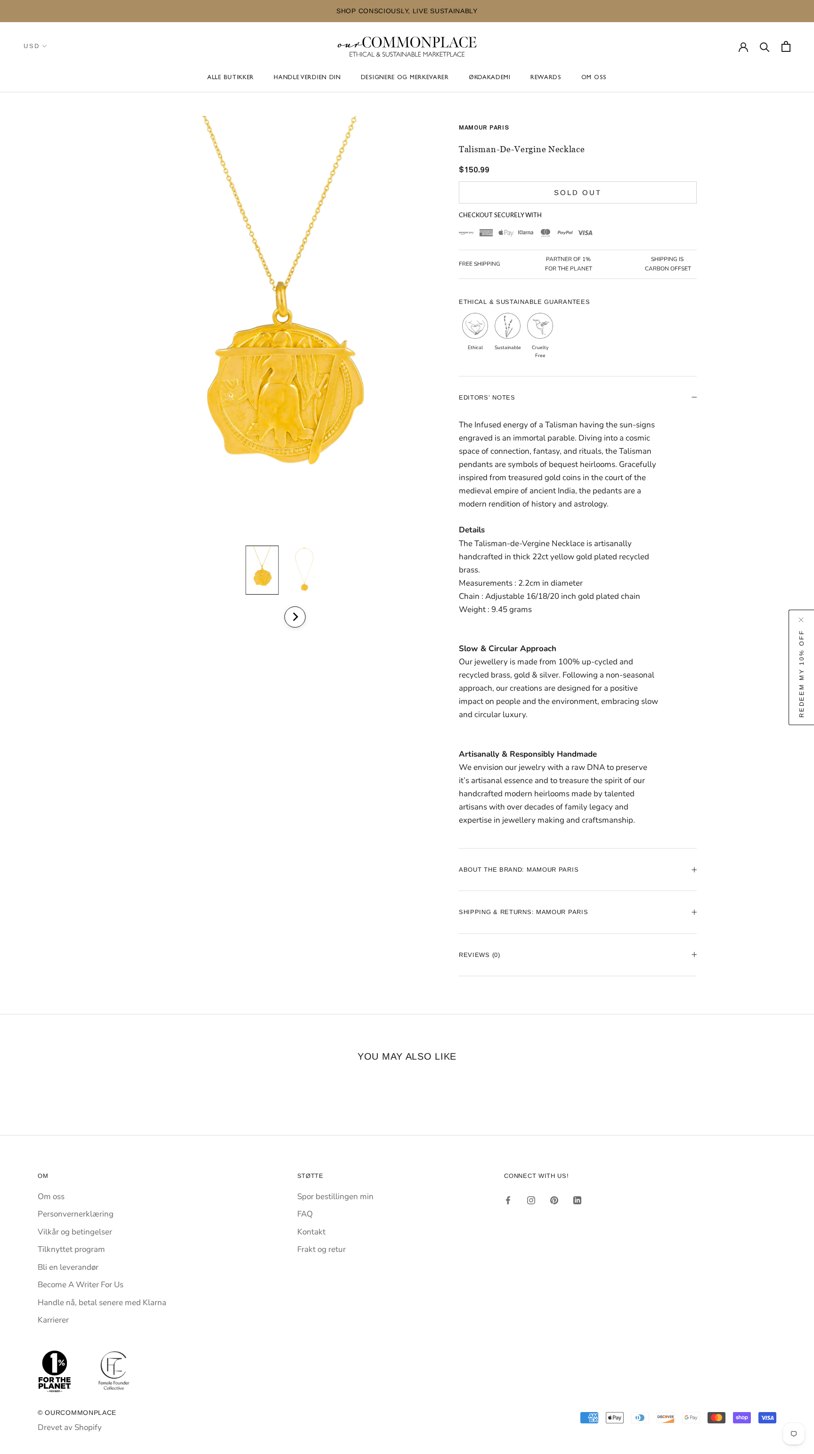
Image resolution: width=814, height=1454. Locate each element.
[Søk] (765, 46)
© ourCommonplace (77, 1412)
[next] (294, 617)
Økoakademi (490, 78)
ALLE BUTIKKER (230, 78)
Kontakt (311, 1231)
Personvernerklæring (76, 1214)
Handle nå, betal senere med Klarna (102, 1302)
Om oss (594, 78)
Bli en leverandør (68, 1267)
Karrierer (53, 1320)
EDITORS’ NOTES (487, 397)
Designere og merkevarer (405, 78)
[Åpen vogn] (785, 46)
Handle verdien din (307, 78)
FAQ (305, 1214)
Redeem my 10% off (801, 673)
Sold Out (578, 192)
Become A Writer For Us (80, 1284)
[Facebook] (508, 1200)
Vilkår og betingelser (75, 1231)
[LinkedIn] (577, 1200)
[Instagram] (531, 1200)
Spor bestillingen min (335, 1196)
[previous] (269, 617)
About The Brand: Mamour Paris (518, 869)
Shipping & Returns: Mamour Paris (523, 911)
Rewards (546, 78)
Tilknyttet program (71, 1249)
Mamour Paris (484, 128)
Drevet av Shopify (70, 1427)
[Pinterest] (554, 1200)
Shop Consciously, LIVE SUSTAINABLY (147, 11)
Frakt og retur (321, 1249)
